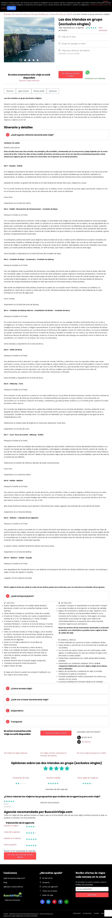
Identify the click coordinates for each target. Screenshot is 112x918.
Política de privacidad (84, 885)
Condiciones (87, 913)
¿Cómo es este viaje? (21, 688)
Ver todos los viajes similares (15, 753)
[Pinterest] (54, 902)
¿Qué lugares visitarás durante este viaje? (32, 134)
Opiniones (53, 91)
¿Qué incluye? (23, 91)
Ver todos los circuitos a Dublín (71, 74)
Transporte (16, 721)
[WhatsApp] (66, 902)
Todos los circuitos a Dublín (56, 733)
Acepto (11, 8)
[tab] (56, 135)
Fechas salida (39, 91)
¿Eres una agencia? (50, 887)
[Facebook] (60, 902)
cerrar (105, 1)
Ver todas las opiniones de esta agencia (20, 856)
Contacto (46, 882)
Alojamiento (17, 710)
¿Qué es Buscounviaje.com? (14, 878)
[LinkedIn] (48, 902)
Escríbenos (86, 742)
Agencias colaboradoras (13, 887)
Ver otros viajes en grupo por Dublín (91, 753)
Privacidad (77, 913)
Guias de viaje (47, 895)
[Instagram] (42, 902)
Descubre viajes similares (29, 81)
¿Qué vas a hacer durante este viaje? (29, 699)
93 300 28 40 (47, 878)
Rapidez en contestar (12, 838)
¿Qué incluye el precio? (22, 596)
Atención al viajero (11, 826)
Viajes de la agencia (12, 832)
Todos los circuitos (49, 891)
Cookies (96, 913)
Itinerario (10, 91)
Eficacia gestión (10, 845)
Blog (5, 882)
